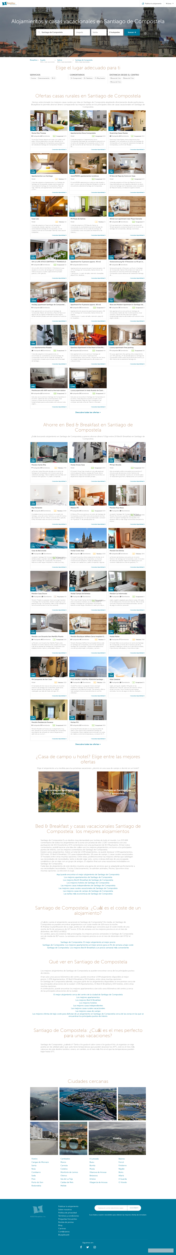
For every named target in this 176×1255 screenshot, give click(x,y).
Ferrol (121, 1162)
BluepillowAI (63, 1235)
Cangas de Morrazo (40, 1162)
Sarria (33, 1165)
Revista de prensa (66, 1222)
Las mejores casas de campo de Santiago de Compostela (88, 891)
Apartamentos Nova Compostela (83, 133)
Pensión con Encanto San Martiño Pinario (47, 636)
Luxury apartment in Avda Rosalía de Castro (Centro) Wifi (92, 390)
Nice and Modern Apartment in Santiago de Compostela (131, 305)
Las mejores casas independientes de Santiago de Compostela (88, 885)
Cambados (65, 1159)
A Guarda (123, 1179)
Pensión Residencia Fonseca (42, 722)
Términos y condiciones (68, 1216)
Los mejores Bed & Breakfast (88, 1000)
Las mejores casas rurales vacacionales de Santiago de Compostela (88, 888)
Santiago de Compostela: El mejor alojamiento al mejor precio (88, 942)
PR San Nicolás (115, 465)
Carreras (62, 1228)
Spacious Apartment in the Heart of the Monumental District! (94, 347)
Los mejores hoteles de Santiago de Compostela (88, 883)
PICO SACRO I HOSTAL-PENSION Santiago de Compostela (93, 679)
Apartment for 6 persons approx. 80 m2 (86, 305)
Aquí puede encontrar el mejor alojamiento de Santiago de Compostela (88, 874)
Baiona (122, 1159)
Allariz (121, 1175)
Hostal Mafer (115, 636)
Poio (33, 1179)
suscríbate (134, 1208)
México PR (75, 508)
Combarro (36, 1172)
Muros (63, 1162)
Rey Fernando (37, 508)
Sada (33, 1175)
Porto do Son (37, 1182)
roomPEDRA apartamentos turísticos (85, 176)
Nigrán (121, 1169)
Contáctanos (64, 1231)
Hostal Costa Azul (77, 551)
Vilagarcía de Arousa (98, 1182)
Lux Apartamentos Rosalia (42, 347)
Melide (63, 1185)
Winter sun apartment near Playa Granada (126, 219)
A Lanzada (94, 1159)
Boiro (121, 1172)
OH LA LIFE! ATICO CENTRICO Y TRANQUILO (49, 262)
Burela (92, 1165)
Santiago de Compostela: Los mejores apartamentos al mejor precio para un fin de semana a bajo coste (88, 945)
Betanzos (94, 1175)
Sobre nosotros (65, 1209)
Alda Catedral (115, 679)
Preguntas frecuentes (67, 1219)
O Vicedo (123, 1182)
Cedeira (63, 1169)
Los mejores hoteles (88, 1003)
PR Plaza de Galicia (78, 219)
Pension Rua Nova (117, 508)
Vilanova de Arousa (98, 1172)
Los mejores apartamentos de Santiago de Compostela (88, 877)
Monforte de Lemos (69, 1172)
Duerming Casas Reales (119, 133)
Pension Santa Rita (39, 465)
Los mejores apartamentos (88, 997)
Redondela (36, 1185)
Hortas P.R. (75, 722)
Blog (60, 1225)
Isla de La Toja (66, 1179)
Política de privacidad (67, 1212)
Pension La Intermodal (118, 594)
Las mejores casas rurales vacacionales (88, 1008)
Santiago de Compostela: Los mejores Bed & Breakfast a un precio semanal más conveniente (88, 947)
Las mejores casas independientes (88, 1005)
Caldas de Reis (66, 1182)
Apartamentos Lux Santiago (42, 176)
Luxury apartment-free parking (122, 347)
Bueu (92, 1162)
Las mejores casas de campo (88, 1011)
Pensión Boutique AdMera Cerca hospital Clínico (89, 636)
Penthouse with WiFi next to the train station (49, 390)
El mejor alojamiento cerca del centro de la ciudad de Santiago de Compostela (88, 994)
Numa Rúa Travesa (39, 133)
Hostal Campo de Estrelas (80, 594)
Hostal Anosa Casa (78, 465)
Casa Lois (35, 219)
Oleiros (63, 1175)
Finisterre (123, 1165)
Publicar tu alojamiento (68, 1206)
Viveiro (34, 1159)
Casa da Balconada (39, 551)
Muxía (92, 1169)
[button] (81, 1247)
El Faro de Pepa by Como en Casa (122, 176)
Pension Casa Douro (39, 594)
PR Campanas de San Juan (42, 679)
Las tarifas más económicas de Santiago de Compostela (88, 894)
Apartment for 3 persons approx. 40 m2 (86, 262)
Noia (33, 1169)
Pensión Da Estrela (117, 551)
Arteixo (93, 1179)
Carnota (64, 1165)
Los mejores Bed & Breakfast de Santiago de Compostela (88, 880)
